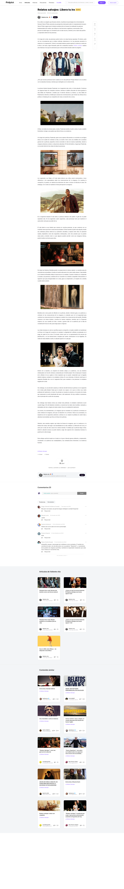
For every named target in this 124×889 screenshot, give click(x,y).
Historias (35, 2)
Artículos (27, 2)
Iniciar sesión (113, 2)
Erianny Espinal (45, 533)
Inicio (20, 2)
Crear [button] (101, 2)
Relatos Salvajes (44, 691)
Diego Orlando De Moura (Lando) (50, 506)
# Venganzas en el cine (44, 713)
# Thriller (41, 745)
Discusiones (43, 2)
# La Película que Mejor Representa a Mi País (75, 808)
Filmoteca (51, 2)
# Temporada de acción (45, 776)
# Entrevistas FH (50, 683)
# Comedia (46, 745)
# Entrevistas (42, 683)
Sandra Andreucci (46, 524)
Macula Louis (45, 515)
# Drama (52, 745)
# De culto (54, 776)
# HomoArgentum (70, 745)
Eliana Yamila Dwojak (47, 542)
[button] (85, 506)
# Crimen (41, 808)
